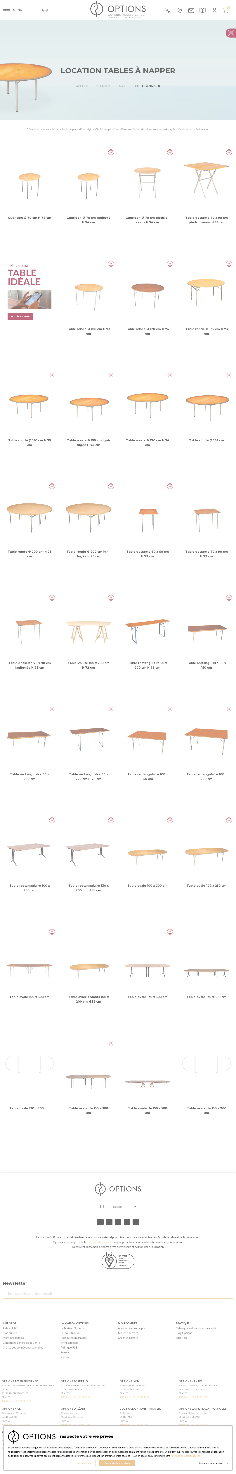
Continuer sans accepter (213, 1462)
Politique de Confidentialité (185, 1455)
